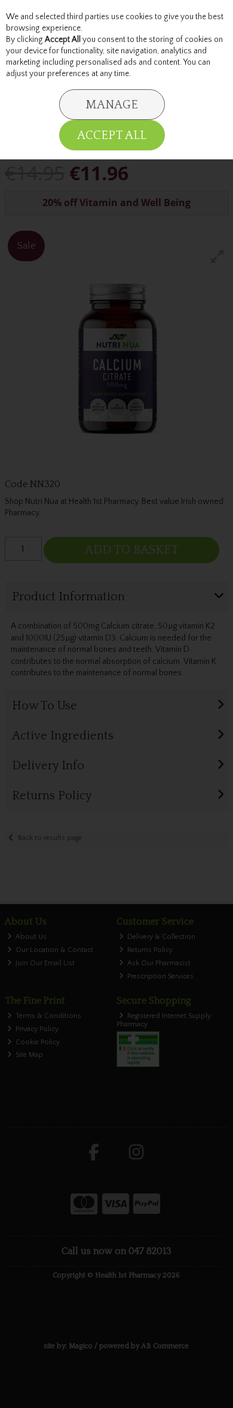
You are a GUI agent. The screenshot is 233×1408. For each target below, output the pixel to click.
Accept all (111, 135)
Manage (111, 104)
